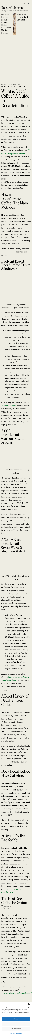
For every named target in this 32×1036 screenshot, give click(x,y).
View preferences (16, 1028)
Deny (16, 1024)
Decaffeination (6, 86)
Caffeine (4, 84)
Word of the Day (21, 14)
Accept (16, 1019)
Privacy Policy (19, 1033)
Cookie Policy (12, 1033)
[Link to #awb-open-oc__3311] (24, 3)
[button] (29, 1004)
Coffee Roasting (14, 84)
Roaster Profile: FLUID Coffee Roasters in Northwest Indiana (6, 25)
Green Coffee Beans (20, 86)
